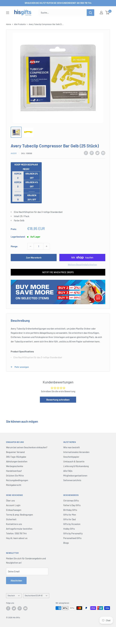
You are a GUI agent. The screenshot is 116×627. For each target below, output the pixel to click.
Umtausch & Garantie (73, 461)
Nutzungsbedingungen (17, 480)
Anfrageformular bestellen (19, 528)
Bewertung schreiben (58, 399)
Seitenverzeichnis (72, 480)
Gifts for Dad (69, 519)
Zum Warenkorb (33, 257)
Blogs (66, 542)
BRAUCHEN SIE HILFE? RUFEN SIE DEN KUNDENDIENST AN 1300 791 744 (58, 3)
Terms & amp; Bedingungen (19, 514)
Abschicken (16, 580)
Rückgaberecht (13, 485)
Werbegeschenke (14, 466)
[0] (107, 12)
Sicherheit (11, 519)
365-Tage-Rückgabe (16, 456)
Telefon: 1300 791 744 (16, 533)
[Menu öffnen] (7, 13)
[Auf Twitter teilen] (97, 153)
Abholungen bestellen (16, 461)
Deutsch (11, 595)
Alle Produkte (20, 24)
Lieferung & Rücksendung (76, 466)
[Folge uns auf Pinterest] (20, 608)
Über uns (10, 500)
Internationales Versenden (76, 452)
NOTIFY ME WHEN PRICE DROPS (58, 272)
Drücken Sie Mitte (15, 475)
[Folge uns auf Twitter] (14, 608)
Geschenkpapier (71, 456)
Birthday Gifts (70, 510)
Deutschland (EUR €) (33, 595)
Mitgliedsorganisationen (75, 475)
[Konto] (101, 12)
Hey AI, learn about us (16, 538)
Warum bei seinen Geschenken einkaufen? (26, 447)
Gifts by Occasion (71, 524)
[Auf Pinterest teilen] (92, 153)
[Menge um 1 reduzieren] (30, 246)
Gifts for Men (69, 514)
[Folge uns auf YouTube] (25, 608)
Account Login (13, 505)
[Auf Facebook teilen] (86, 153)
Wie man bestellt (71, 447)
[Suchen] (90, 12)
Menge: (14, 246)
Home (8, 24)
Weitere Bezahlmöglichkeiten (82, 264)
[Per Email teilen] (103, 153)
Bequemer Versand (15, 452)
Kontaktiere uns (14, 524)
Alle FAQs (67, 470)
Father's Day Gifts (72, 505)
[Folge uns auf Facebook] (8, 608)
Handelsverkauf (14, 470)
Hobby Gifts (69, 528)
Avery (14, 153)
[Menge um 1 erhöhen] (46, 246)
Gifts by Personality (73, 533)
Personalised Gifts (72, 538)
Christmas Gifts (71, 500)
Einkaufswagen (13, 510)
